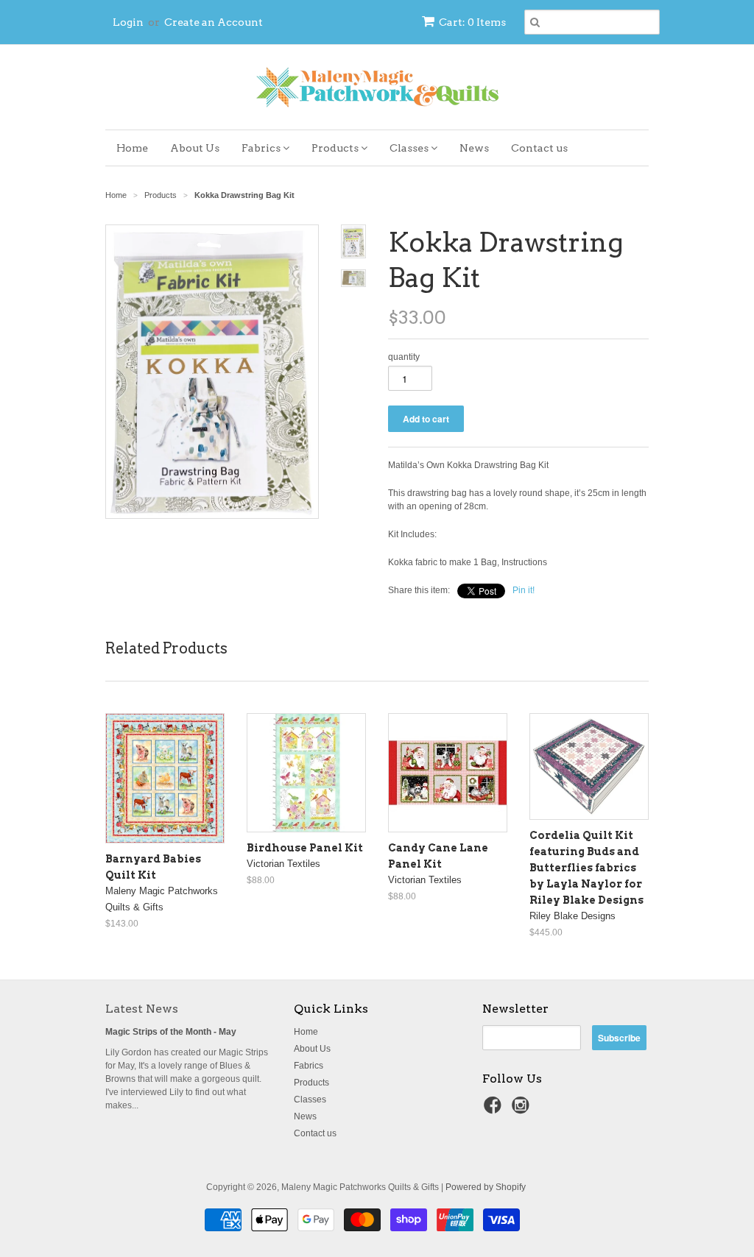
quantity (404, 357)
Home (132, 148)
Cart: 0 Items (472, 22)
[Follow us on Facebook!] (495, 1110)
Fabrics (262, 148)
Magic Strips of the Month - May (170, 1032)
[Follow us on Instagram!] (523, 1110)
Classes (410, 148)
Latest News (141, 1009)
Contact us (539, 148)
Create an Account (213, 22)
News (474, 148)
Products (336, 148)
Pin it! (523, 590)
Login (128, 22)
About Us (194, 148)
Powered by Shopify (485, 1187)
